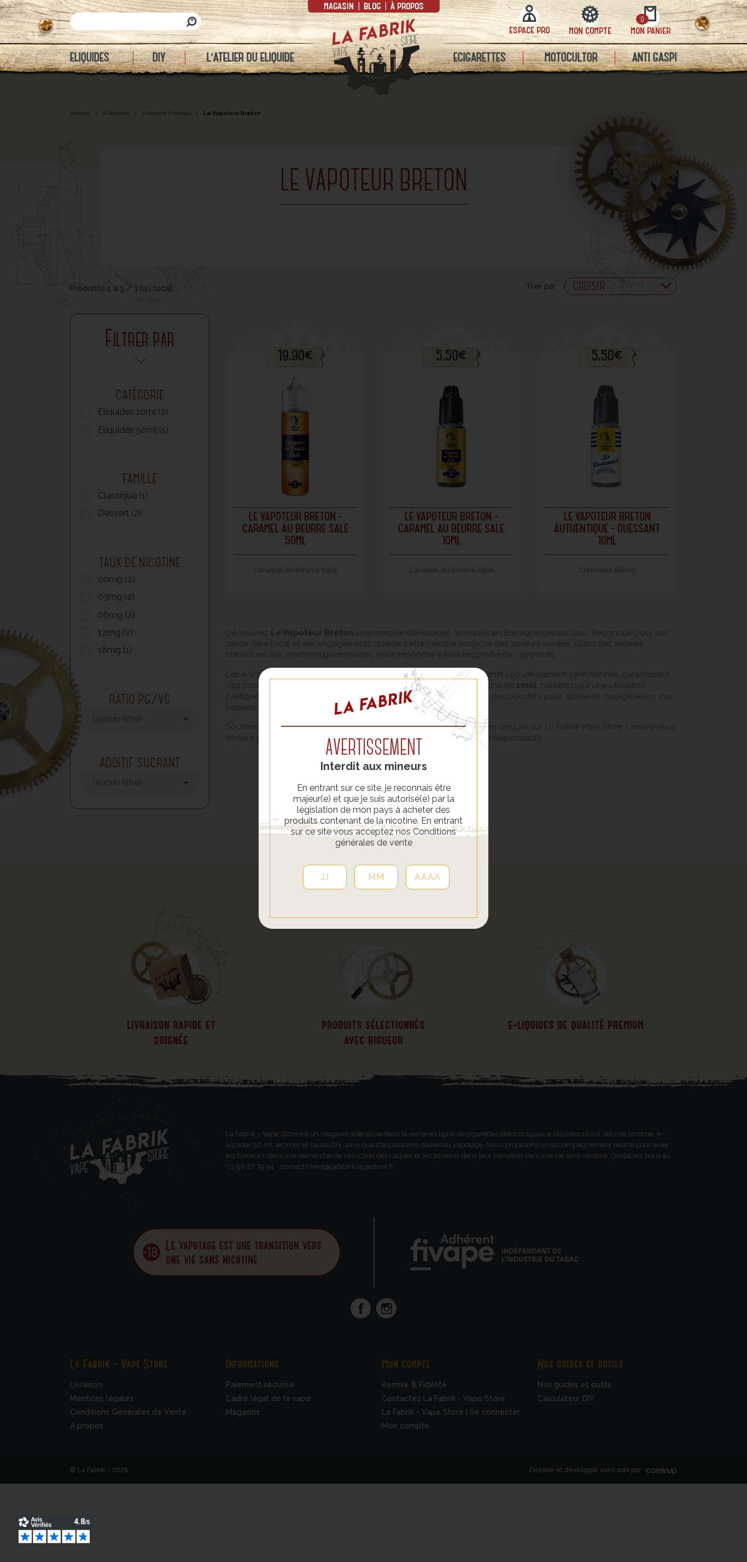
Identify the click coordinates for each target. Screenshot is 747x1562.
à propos (406, 5)
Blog (372, 5)
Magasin (340, 5)
